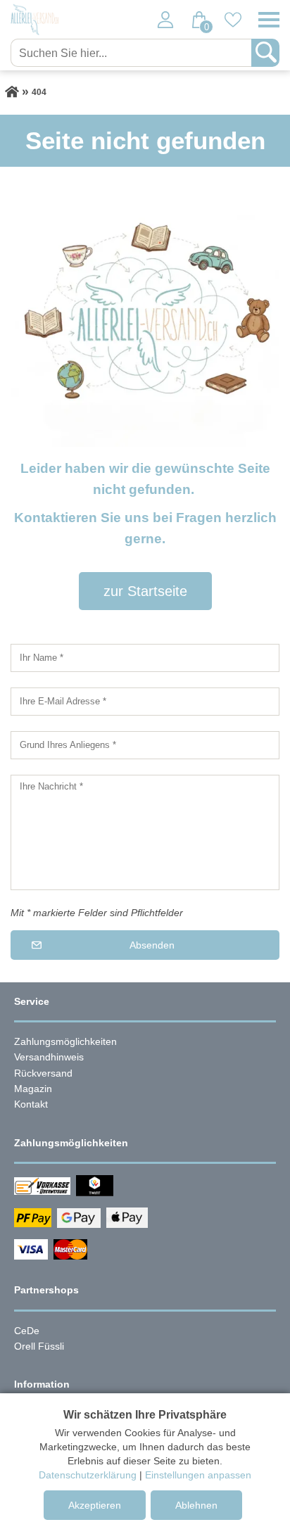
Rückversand (43, 1073)
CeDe (26, 1330)
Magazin (33, 1088)
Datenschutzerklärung (88, 1475)
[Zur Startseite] (12, 92)
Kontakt (31, 1104)
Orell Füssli (39, 1346)
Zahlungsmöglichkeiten (65, 1041)
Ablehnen (196, 1505)
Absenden (152, 945)
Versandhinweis (49, 1057)
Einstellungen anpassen (198, 1475)
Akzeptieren (94, 1505)
